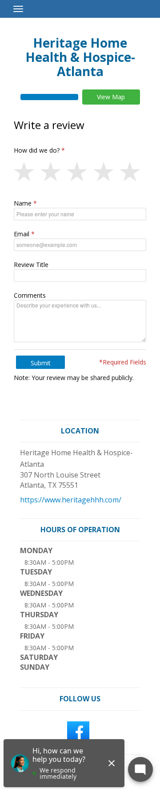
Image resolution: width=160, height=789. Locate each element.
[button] (27, 172)
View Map (111, 97)
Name (23, 203)
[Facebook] (78, 731)
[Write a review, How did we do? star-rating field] (80, 172)
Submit (41, 363)
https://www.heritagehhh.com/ (70, 500)
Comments (30, 295)
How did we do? (37, 150)
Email (21, 234)
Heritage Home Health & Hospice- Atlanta (80, 57)
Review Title (31, 264)
